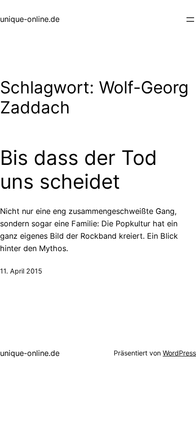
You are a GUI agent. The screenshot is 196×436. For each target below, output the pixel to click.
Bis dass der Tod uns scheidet (78, 169)
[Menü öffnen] (190, 19)
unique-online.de (29, 19)
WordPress (179, 353)
